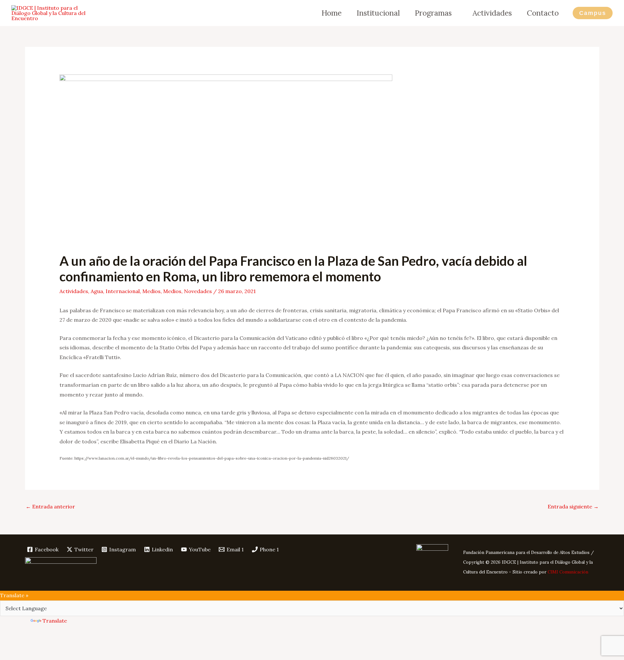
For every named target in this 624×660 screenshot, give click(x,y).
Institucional (378, 13)
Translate (55, 620)
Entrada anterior (50, 506)
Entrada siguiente (573, 506)
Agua (97, 291)
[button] (593, 13)
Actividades (492, 13)
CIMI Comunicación (568, 572)
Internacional (123, 291)
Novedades (198, 291)
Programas (433, 13)
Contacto (543, 13)
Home (331, 13)
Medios (151, 291)
